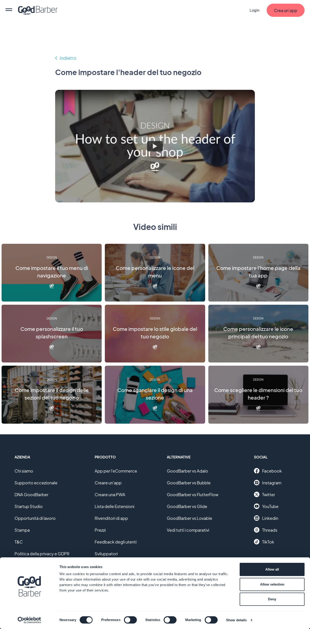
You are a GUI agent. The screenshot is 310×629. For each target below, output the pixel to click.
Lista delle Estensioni (114, 506)
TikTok (268, 541)
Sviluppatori (106, 553)
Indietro (68, 58)
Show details (236, 620)
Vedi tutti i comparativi (188, 530)
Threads (269, 530)
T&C (19, 541)
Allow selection (272, 584)
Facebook (272, 470)
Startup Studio (29, 506)
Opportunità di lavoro (35, 518)
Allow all (272, 569)
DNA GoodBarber (31, 494)
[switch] (130, 620)
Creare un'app (108, 482)
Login (254, 10)
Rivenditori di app (111, 518)
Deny (272, 599)
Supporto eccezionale (36, 482)
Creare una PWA (110, 494)
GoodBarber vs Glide (187, 506)
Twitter (268, 494)
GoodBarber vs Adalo (187, 470)
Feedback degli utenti (116, 541)
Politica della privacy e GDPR (42, 553)
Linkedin (270, 518)
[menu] (8, 10)
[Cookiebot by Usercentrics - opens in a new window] (29, 620)
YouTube (270, 506)
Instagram (271, 482)
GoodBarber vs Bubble (189, 482)
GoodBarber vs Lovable (189, 518)
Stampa (22, 530)
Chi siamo (24, 470)
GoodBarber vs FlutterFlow (192, 494)
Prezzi (100, 530)
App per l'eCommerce (116, 470)
